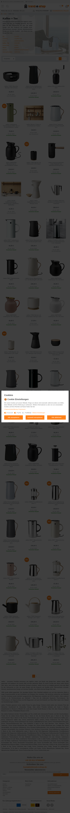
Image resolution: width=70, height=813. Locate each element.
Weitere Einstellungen (38, 413)
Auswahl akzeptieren (35, 417)
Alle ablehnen (56, 417)
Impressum (22, 409)
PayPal (19, 413)
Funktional (28, 413)
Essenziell (10, 413)
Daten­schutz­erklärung (11, 409)
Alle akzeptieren (13, 417)
